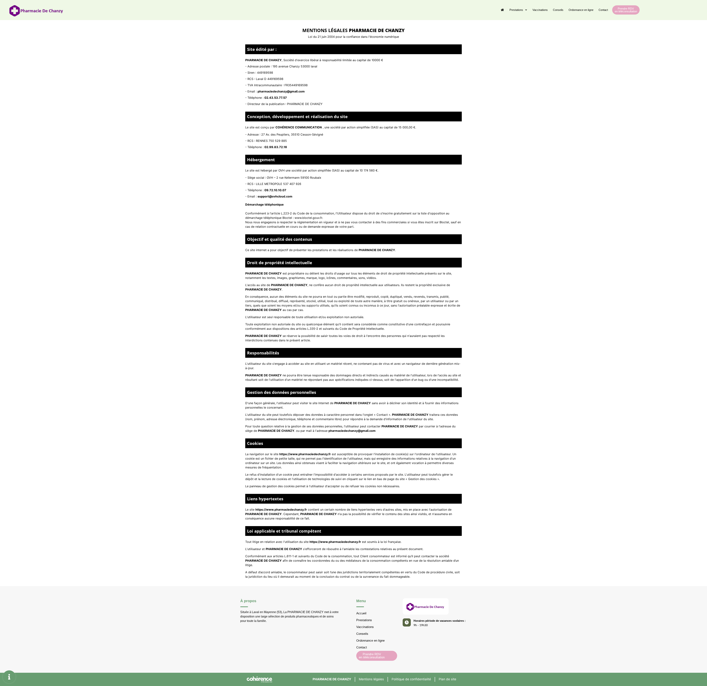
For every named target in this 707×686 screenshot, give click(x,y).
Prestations (516, 9)
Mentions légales (371, 679)
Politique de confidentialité (411, 679)
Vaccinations (540, 9)
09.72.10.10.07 (275, 190)
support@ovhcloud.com (275, 196)
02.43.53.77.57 (275, 97)
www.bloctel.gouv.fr (308, 218)
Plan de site (447, 679)
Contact (603, 9)
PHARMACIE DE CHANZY (332, 679)
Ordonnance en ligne (581, 9)
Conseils (558, 9)
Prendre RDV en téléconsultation (626, 10)
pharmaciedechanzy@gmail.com (281, 91)
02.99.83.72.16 (275, 147)
